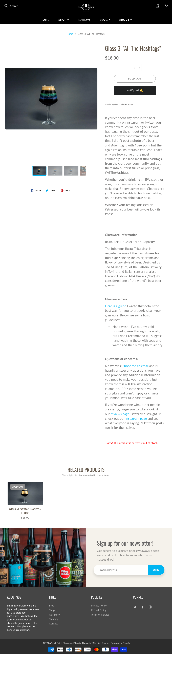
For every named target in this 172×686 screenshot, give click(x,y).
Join (156, 569)
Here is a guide (115, 306)
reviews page (120, 414)
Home (44, 19)
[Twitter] (135, 607)
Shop (62, 19)
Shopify (77, 643)
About (124, 19)
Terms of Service (100, 614)
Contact (53, 623)
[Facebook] (142, 607)
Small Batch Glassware (62, 643)
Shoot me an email (135, 366)
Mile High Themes (100, 643)
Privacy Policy (99, 605)
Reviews (84, 19)
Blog (104, 19)
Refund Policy (98, 610)
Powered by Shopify (120, 643)
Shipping (53, 619)
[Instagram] (150, 607)
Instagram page (136, 418)
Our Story (54, 614)
